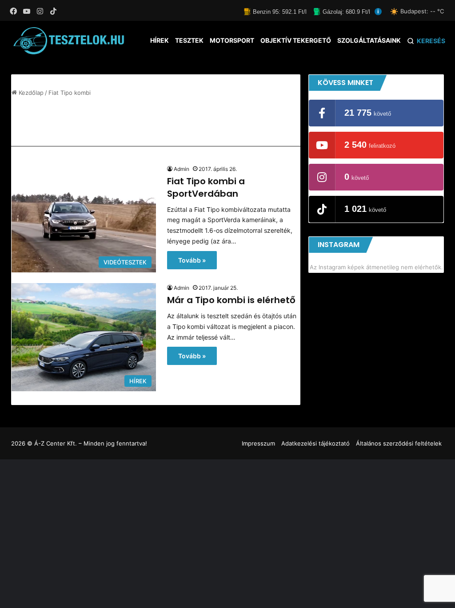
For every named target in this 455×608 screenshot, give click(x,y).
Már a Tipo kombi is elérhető (231, 300)
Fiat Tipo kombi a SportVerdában (206, 187)
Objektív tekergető (295, 40)
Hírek (159, 40)
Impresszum (258, 443)
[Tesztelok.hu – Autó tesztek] (69, 40)
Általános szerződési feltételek (399, 443)
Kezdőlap (30, 92)
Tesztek (189, 40)
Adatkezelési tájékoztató (315, 443)
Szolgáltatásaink (369, 40)
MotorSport (232, 40)
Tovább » (192, 260)
